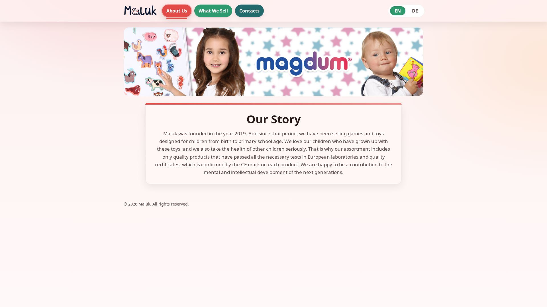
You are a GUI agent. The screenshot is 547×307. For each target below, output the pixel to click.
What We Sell (213, 11)
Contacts (249, 11)
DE (415, 11)
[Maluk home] (140, 11)
